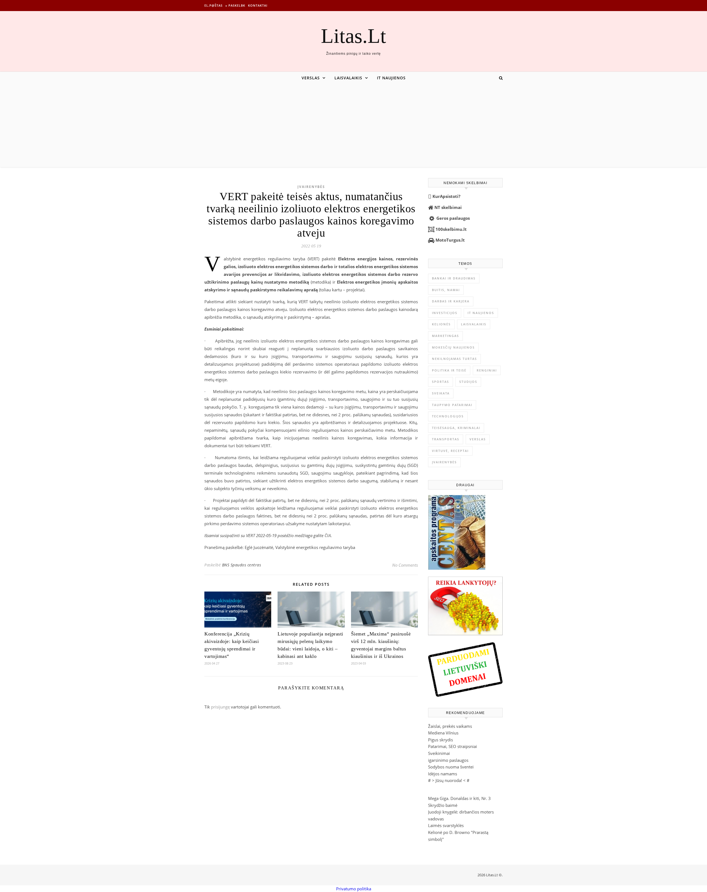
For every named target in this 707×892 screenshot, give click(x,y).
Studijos (468, 382)
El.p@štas (213, 5)
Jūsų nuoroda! (449, 780)
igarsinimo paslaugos (448, 760)
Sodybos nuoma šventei (451, 767)
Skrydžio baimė (442, 805)
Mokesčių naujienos (453, 347)
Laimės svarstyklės (446, 825)
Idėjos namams (442, 773)
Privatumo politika (353, 888)
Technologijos (448, 416)
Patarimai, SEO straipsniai (452, 746)
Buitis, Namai (446, 290)
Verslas (311, 77)
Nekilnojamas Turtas (454, 359)
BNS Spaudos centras (241, 564)
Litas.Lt (353, 35)
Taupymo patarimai (452, 405)
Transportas (445, 439)
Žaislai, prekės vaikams (450, 726)
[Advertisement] (353, 125)
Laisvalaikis (348, 77)
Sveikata (441, 393)
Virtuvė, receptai (450, 451)
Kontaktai (257, 5)
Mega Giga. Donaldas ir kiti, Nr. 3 (459, 798)
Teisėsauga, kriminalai (456, 428)
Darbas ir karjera (450, 301)
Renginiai (487, 370)
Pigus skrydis (440, 739)
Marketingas (445, 336)
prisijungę (220, 707)
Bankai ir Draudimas (454, 278)
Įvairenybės (311, 186)
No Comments (405, 565)
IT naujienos (391, 77)
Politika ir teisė (449, 370)
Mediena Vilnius (443, 733)
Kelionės (441, 324)
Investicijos (444, 313)
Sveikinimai (439, 753)
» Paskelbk (235, 5)
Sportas (440, 382)
